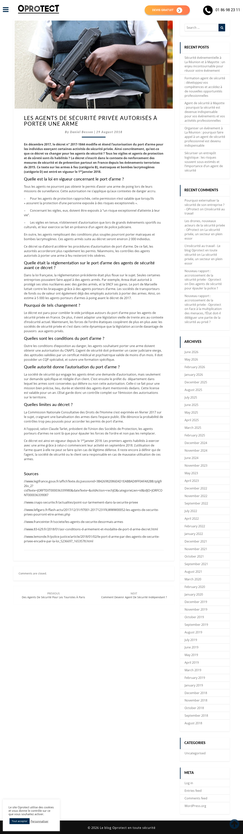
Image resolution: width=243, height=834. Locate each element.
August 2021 (193, 572)
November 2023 (196, 465)
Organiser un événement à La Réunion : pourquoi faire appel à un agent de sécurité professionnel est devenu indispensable (205, 137)
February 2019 (195, 678)
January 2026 (194, 375)
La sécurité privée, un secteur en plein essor (203, 234)
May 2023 (191, 473)
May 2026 (191, 359)
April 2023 (192, 481)
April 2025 (192, 420)
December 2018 (196, 693)
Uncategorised (195, 753)
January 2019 (194, 685)
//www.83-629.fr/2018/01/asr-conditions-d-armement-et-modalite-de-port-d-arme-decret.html (91, 529)
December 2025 (196, 382)
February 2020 (195, 587)
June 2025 (191, 405)
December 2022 (196, 488)
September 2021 (196, 564)
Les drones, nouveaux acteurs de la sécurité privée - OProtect (205, 225)
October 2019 (194, 617)
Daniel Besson (81, 132)
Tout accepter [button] (19, 821)
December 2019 (196, 602)
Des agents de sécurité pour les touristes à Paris (53, 595)
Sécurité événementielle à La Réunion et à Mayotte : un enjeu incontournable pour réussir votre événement (205, 64)
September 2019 (196, 625)
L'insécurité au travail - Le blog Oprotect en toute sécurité (202, 250)
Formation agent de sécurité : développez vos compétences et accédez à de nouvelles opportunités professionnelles (205, 87)
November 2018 (196, 700)
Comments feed (196, 798)
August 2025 (193, 390)
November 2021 (196, 549)
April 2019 (192, 662)
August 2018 (193, 723)
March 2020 (193, 579)
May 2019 (191, 655)
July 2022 (191, 511)
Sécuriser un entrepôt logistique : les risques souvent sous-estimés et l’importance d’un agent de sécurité (204, 161)
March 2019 (193, 670)
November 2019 (196, 609)
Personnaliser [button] (39, 821)
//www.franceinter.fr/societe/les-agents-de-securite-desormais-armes (73, 522)
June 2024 (191, 458)
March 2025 (193, 428)
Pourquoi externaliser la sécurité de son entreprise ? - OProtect (204, 204)
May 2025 (191, 412)
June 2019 (191, 647)
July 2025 (191, 397)
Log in (189, 783)
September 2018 (196, 715)
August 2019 (193, 632)
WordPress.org (195, 806)
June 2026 (191, 352)
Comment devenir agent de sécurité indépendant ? (134, 595)
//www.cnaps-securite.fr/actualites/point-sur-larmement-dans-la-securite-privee (81, 502)
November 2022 (196, 496)
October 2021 (194, 556)
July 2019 (191, 640)
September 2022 (196, 503)
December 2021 (196, 541)
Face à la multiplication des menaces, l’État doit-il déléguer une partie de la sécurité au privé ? (203, 315)
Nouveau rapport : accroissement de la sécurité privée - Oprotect (203, 275)
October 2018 (194, 708)
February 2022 (195, 526)
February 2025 (195, 435)
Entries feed (193, 791)
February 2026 (195, 367)
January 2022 (194, 534)
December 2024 (196, 443)
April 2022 (192, 518)
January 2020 (194, 594)
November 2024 (196, 450)
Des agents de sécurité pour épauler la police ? (203, 286)
